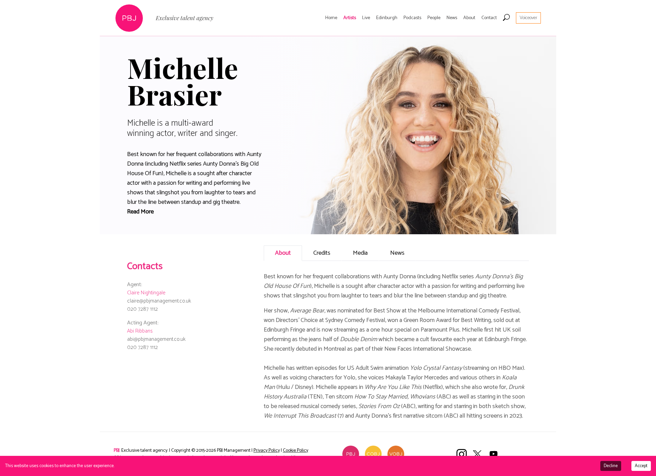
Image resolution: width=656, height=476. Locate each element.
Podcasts (412, 18)
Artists (349, 18)
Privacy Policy (267, 450)
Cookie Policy (295, 450)
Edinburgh (386, 18)
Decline (611, 466)
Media (360, 253)
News (452, 18)
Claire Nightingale (146, 292)
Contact (489, 18)
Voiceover (528, 18)
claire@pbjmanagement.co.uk (159, 301)
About (469, 18)
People (433, 18)
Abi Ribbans (140, 331)
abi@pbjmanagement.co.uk (156, 339)
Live (366, 18)
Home (331, 18)
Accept (641, 466)
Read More (140, 212)
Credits (321, 253)
